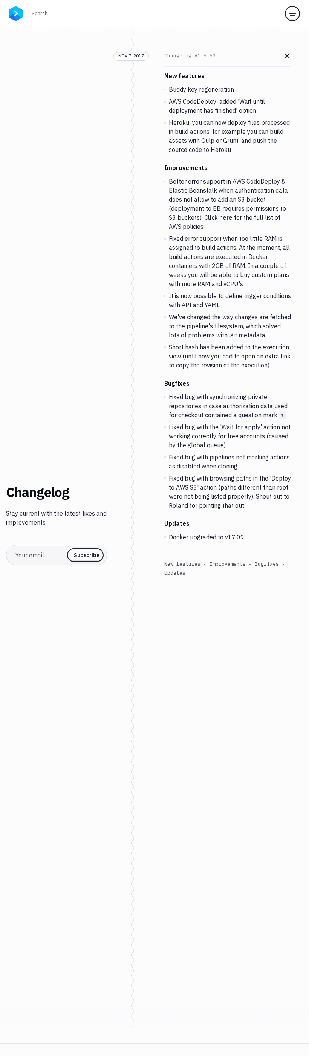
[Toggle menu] (292, 13)
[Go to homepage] (16, 13)
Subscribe (86, 555)
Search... (43, 13)
